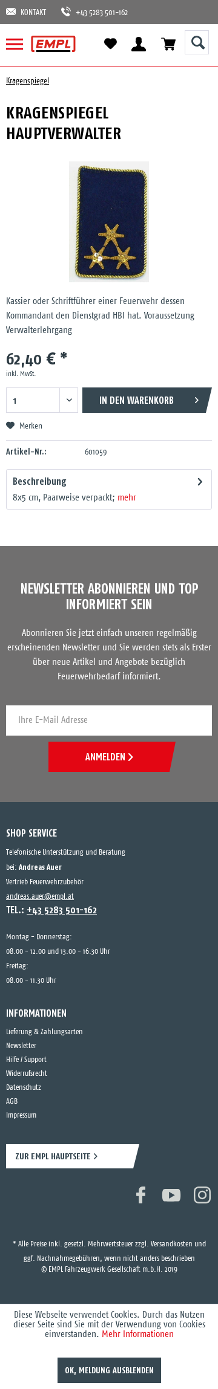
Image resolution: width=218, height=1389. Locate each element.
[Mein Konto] (138, 43)
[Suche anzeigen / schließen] (197, 42)
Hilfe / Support (26, 1060)
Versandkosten (172, 1232)
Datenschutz (23, 1087)
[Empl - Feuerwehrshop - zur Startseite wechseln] (53, 43)
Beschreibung (40, 481)
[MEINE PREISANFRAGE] (168, 43)
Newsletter (21, 1046)
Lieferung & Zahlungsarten (44, 1032)
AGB (12, 1101)
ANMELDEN (105, 756)
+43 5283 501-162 (96, 13)
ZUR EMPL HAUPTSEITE (53, 1156)
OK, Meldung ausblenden (109, 1370)
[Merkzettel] (110, 44)
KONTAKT (33, 13)
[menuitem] (19, 43)
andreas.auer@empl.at (40, 896)
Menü (19, 43)
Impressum (21, 1115)
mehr (126, 497)
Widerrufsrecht (26, 1073)
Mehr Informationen (138, 1334)
